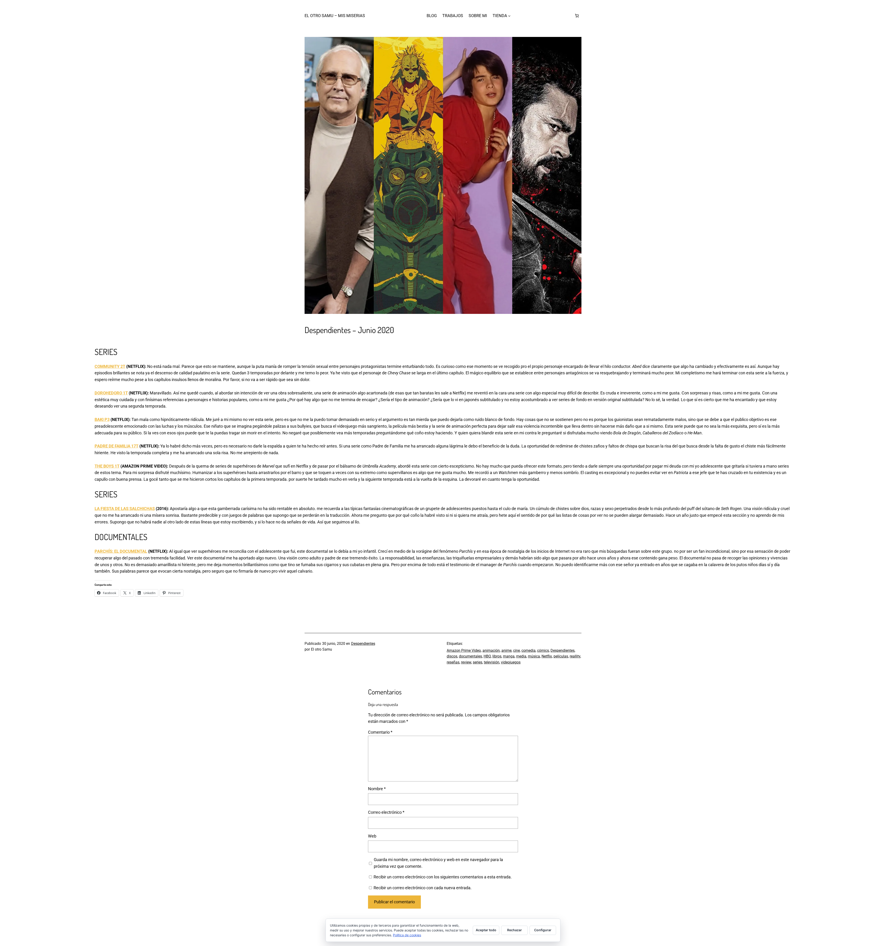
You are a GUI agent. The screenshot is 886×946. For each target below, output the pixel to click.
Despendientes (363, 643)
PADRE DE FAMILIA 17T (116, 446)
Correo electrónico (386, 812)
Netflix (547, 656)
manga (509, 656)
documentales (470, 656)
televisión (491, 662)
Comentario (380, 732)
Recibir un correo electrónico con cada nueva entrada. (423, 887)
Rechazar (514, 930)
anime (506, 650)
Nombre (377, 788)
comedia (528, 650)
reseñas (453, 662)
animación (491, 650)
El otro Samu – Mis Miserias (335, 15)
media (521, 656)
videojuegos (511, 662)
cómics (543, 650)
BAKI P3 (102, 419)
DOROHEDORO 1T (111, 392)
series (477, 662)
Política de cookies (407, 935)
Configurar (542, 930)
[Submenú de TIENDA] (509, 16)
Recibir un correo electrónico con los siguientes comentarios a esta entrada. (443, 876)
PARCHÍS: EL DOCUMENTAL (121, 551)
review (466, 662)
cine (516, 650)
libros (496, 656)
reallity (575, 656)
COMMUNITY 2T (110, 366)
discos (452, 656)
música (534, 656)
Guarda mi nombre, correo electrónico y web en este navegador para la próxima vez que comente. (438, 863)
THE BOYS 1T (107, 466)
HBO (487, 656)
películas (561, 656)
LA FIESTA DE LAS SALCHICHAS (125, 508)
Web (372, 836)
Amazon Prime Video (464, 650)
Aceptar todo (486, 930)
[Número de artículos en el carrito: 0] (576, 15)
